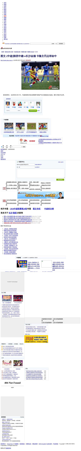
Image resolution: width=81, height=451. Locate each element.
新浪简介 (3, 444)
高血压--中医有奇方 (46, 183)
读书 (5, 27)
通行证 (6, 39)
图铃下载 (3, 226)
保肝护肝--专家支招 (34, 189)
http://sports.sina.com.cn (7, 60)
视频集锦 (34, 135)
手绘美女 (14, 247)
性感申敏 (6, 243)
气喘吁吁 (14, 243)
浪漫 (10, 243)
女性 (5, 26)
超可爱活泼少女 (13, 242)
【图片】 (6, 242)
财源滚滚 (6, 240)
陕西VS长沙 (30, 51)
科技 (5, 12)
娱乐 (5, 7)
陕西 (15, 213)
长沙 (10, 213)
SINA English (42, 444)
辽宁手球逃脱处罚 (31, 132)
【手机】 (6, 235)
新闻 (5, 4)
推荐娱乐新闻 (13, 228)
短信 (5, 34)
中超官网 (17, 135)
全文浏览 (3, 152)
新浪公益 (8, 226)
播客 (5, 19)
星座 (5, 31)
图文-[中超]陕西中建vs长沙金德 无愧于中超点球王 (18, 216)
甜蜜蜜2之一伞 (13, 245)
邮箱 (5, 36)
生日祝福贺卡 (13, 238)
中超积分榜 (22, 135)
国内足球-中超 (9, 51)
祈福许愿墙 (12, 252)
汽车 (5, 21)
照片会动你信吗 (13, 248)
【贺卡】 (6, 238)
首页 (5, 2)
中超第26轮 (17, 51)
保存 (2, 151)
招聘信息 (28, 444)
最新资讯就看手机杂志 (10, 250)
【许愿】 (6, 252)
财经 (5, 9)
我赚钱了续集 (13, 232)
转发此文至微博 (44, 136)
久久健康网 (25, 257)
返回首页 (3, 159)
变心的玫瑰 (7, 233)
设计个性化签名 (13, 235)
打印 (2, 156)
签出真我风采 (7, 253)
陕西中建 (23, 51)
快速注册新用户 (38, 164)
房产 (5, 22)
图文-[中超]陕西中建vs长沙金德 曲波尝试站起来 (17, 218)
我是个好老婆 (14, 233)
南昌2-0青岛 (43, 132)
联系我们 (22, 444)
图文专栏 (36, 209)
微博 (5, 16)
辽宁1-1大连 (20, 132)
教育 (5, 29)
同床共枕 (6, 247)
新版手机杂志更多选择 (10, 230)
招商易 (36, 257)
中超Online (39, 135)
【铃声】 (6, 232)
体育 (5, 6)
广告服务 (16, 444)
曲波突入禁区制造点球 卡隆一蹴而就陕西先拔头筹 (18, 219)
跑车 (10, 247)
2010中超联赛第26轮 (18, 209)
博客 (5, 14)
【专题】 (6, 248)
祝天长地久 (12, 240)
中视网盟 (18, 257)
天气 (5, 32)
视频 (5, 17)
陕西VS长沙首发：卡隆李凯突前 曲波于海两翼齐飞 (18, 221)
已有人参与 (60, 162)
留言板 (2, 149)
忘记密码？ (37, 167)
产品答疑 (55, 444)
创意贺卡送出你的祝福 (10, 237)
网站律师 (34, 444)
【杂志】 (6, 228)
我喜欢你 (14, 253)
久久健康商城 (31, 257)
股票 (5, 11)
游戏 (5, 24)
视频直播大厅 (28, 135)
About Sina (10, 444)
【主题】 (6, 245)
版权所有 (8, 448)
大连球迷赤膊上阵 (9, 132)
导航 (5, 37)
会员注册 (49, 444)
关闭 (2, 157)
